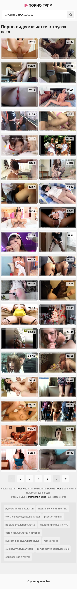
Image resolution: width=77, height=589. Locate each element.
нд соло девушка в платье (20, 525)
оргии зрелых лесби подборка (22, 533)
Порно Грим (40, 5)
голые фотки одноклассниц (53, 549)
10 (65, 479)
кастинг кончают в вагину (52, 509)
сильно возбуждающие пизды (22, 517)
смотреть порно (37, 497)
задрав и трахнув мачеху (54, 525)
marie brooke (51, 541)
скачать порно (55, 489)
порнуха (22, 489)
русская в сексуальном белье (22, 541)
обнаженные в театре (17, 557)
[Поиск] (70, 14)
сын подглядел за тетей (19, 549)
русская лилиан (53, 517)
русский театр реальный (19, 509)
